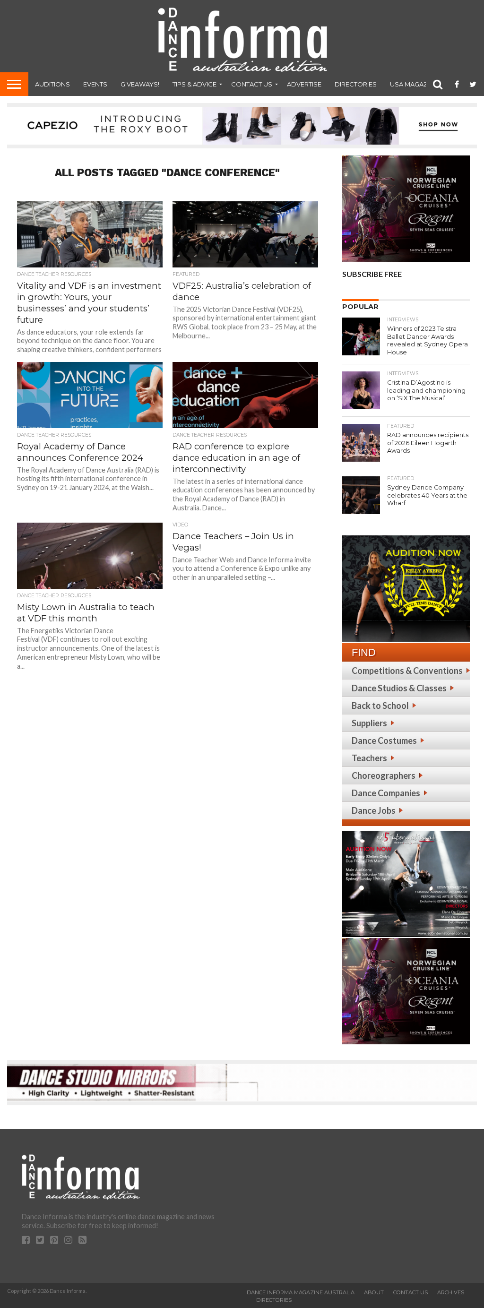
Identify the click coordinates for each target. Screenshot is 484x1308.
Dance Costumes (384, 740)
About (374, 1292)
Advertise (304, 84)
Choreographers (383, 775)
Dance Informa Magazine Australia (300, 1292)
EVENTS (95, 84)
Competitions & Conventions (407, 670)
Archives (450, 1292)
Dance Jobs (374, 810)
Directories (356, 84)
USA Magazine (414, 84)
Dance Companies (386, 793)
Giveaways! (140, 84)
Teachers (369, 758)
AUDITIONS (52, 84)
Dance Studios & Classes (399, 688)
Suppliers (369, 723)
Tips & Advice (194, 84)
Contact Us (251, 84)
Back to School (380, 705)
